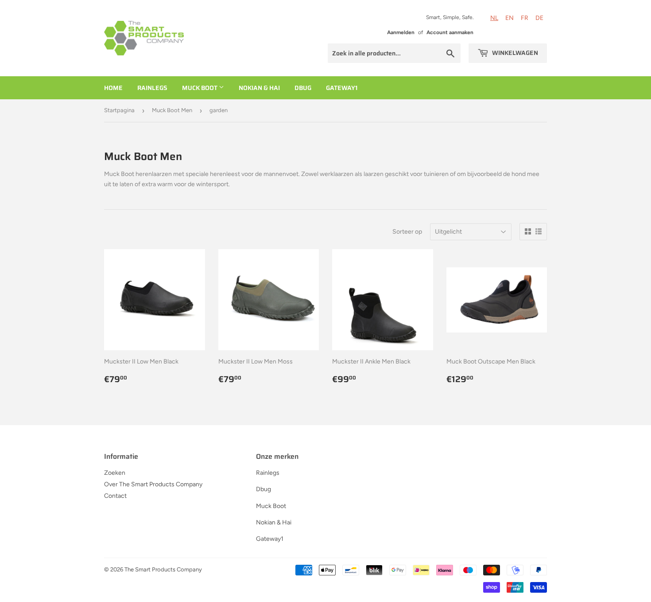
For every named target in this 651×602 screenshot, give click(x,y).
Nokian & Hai (259, 88)
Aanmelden (401, 32)
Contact (115, 496)
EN (509, 18)
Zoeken (114, 473)
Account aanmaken (449, 32)
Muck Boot (200, 88)
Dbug (302, 88)
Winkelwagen (514, 53)
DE (539, 18)
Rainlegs (152, 88)
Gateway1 (341, 88)
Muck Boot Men (172, 110)
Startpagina (119, 110)
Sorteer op (407, 231)
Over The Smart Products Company (153, 484)
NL (494, 18)
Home (113, 88)
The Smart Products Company (163, 569)
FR (524, 18)
